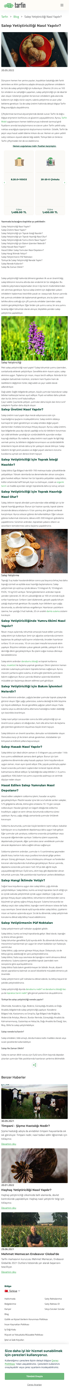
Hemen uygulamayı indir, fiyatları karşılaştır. (34, 146)
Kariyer (7, 1309)
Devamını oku (8, 1144)
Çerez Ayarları (34, 1384)
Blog (6, 1314)
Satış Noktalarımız (53, 1298)
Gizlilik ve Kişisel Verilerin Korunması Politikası (26, 1319)
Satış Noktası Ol (52, 1303)
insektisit (11, 665)
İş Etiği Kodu (10, 1329)
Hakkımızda (9, 1298)
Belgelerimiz (10, 1303)
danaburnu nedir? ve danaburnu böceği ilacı (46, 989)
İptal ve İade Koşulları (14, 1339)
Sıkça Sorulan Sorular (55, 1309)
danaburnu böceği (29, 661)
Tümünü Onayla (34, 1376)
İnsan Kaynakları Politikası (16, 1324)
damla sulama (53, 611)
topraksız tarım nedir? (17, 993)
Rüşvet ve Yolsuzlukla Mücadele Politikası (23, 1334)
